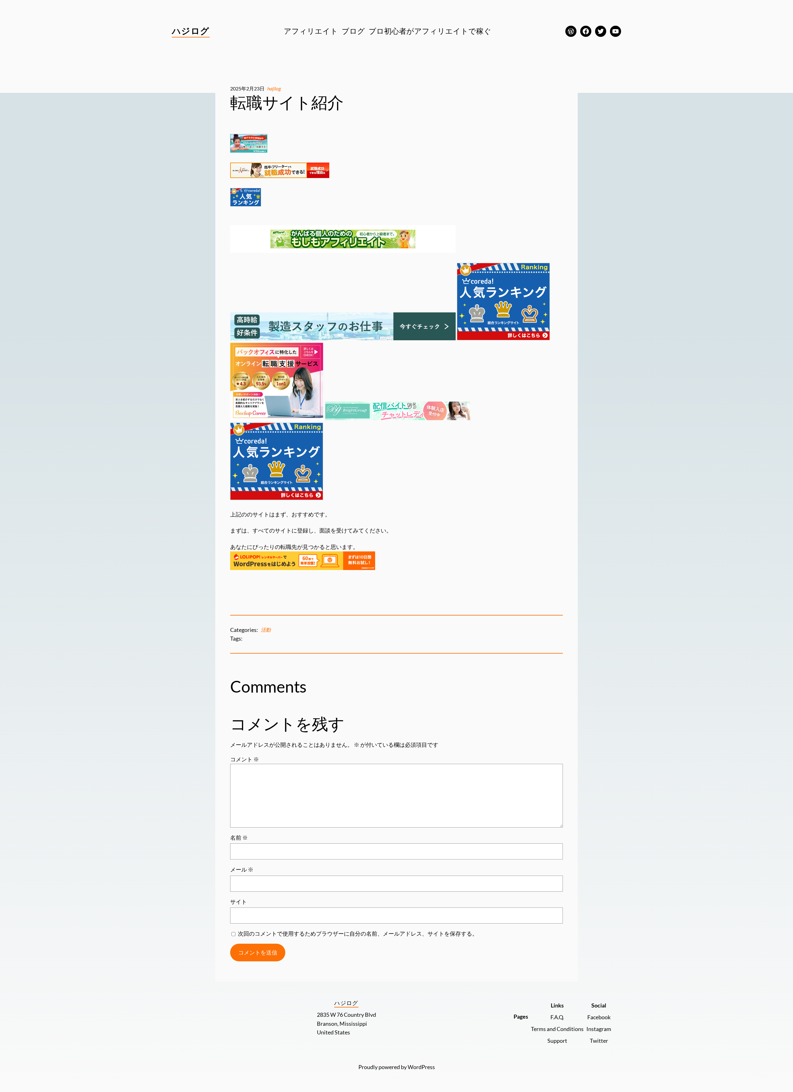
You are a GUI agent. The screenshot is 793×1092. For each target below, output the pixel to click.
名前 (239, 837)
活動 (266, 630)
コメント (244, 759)
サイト (238, 901)
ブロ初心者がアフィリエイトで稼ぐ (430, 30)
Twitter (599, 1040)
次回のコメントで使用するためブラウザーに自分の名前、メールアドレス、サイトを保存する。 (358, 933)
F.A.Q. (557, 1017)
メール (241, 869)
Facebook (599, 1017)
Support (557, 1040)
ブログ (353, 30)
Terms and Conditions (557, 1028)
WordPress (421, 1067)
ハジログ (191, 30)
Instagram (598, 1028)
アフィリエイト (311, 30)
